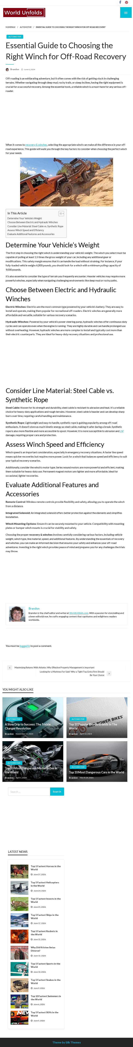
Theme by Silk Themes (66, 1042)
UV (122, 430)
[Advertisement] (66, 118)
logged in (25, 645)
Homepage (10, 27)
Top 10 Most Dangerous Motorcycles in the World (31, 770)
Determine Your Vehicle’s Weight (24, 218)
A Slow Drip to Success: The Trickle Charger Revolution (28, 726)
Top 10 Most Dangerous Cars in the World (96, 772)
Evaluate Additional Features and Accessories (30, 234)
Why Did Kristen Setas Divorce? (43, 949)
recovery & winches (36, 144)
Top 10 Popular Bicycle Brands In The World (93, 726)
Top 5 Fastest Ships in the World (45, 917)
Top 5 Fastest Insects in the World (46, 900)
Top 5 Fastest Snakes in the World (45, 981)
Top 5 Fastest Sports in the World (45, 965)
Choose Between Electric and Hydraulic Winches (32, 222)
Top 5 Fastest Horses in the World (46, 868)
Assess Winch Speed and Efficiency (25, 230)
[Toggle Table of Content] (59, 213)
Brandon (15, 69)
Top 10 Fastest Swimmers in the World (46, 998)
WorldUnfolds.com (78, 613)
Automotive (25, 27)
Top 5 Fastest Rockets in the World (44, 933)
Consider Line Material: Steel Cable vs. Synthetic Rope (35, 226)
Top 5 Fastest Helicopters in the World (45, 884)
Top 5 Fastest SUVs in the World (44, 1014)
